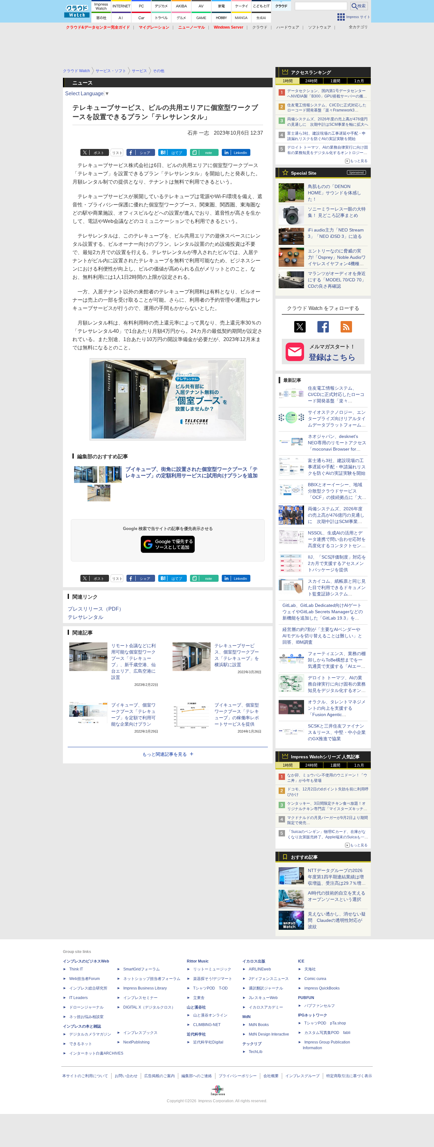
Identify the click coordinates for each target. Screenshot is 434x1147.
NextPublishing (136, 1042)
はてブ (177, 153)
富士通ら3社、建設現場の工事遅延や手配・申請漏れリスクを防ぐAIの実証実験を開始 (337, 467)
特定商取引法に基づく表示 (349, 1076)
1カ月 (359, 81)
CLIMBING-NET (206, 1025)
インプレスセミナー (140, 998)
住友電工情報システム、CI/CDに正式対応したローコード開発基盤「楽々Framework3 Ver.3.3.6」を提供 (326, 110)
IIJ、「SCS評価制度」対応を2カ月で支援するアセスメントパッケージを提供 (337, 563)
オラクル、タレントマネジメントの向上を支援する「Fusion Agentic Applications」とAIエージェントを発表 (337, 714)
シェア (145, 153)
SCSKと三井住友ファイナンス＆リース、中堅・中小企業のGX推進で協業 (337, 732)
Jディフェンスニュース (269, 978)
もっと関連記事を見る (164, 754)
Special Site (303, 173)
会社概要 (271, 1076)
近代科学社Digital (208, 1042)
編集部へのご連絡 (196, 1076)
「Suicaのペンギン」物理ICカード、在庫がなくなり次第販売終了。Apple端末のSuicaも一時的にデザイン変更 (327, 837)
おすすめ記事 (304, 857)
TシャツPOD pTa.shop (325, 1023)
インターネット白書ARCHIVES (96, 1053)
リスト (117, 153)
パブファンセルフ (319, 1005)
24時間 (311, 81)
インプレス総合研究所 (88, 988)
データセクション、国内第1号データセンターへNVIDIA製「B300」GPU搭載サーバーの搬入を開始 (327, 96)
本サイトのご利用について (85, 1076)
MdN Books (259, 1025)
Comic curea (315, 978)
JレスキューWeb (263, 998)
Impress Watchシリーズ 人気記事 (325, 756)
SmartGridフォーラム (141, 969)
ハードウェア (287, 27)
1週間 (335, 81)
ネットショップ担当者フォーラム (151, 978)
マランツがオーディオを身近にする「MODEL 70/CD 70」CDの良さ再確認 (337, 280)
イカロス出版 (253, 961)
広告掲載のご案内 (159, 1076)
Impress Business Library (145, 988)
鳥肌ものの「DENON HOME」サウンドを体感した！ (334, 193)
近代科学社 (196, 1034)
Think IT (76, 969)
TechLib (255, 1052)
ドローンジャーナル (86, 1007)
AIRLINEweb (260, 969)
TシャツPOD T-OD (210, 988)
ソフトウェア (319, 27)
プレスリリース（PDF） (96, 609)
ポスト (99, 153)
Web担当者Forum (84, 978)
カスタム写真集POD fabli (327, 1032)
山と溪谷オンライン (210, 1015)
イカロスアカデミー (266, 1007)
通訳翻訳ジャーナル (266, 988)
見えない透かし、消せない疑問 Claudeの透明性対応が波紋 (337, 920)
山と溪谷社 (196, 1007)
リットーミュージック (212, 969)
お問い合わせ (126, 1076)
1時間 (288, 81)
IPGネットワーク (312, 1015)
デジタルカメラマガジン (90, 1034)
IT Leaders (78, 998)
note (208, 153)
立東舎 (199, 998)
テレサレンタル (85, 617)
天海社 (310, 969)
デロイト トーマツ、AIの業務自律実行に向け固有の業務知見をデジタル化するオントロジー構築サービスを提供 (327, 152)
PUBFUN (306, 998)
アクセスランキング (311, 72)
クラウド (260, 27)
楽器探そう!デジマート (212, 978)
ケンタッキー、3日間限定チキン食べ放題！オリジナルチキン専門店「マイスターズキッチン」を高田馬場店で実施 (326, 808)
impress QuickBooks (322, 988)
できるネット (80, 1044)
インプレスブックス (140, 1032)
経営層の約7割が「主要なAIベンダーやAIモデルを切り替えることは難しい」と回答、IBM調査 (322, 636)
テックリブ (251, 1044)
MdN (246, 1017)
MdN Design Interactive (269, 1034)
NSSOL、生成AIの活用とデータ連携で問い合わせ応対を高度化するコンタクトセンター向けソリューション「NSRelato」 (337, 545)
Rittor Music (198, 961)
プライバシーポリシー (238, 1076)
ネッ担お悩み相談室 (86, 1017)
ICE (301, 961)
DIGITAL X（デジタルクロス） (149, 1007)
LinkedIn (240, 153)
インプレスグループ (302, 1076)
